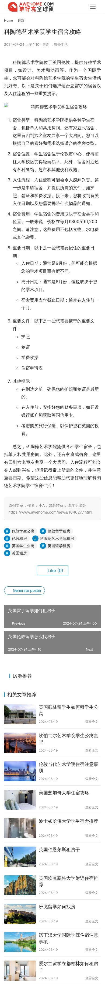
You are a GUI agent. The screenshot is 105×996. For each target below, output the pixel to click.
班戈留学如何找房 (57, 906)
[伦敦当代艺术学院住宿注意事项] (20, 771)
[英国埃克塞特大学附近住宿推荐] (20, 885)
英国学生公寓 (23, 545)
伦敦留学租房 (59, 531)
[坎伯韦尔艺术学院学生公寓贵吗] (20, 743)
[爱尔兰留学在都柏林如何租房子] (20, 971)
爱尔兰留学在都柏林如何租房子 (68, 967)
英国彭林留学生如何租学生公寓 (68, 710)
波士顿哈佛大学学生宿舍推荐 (68, 821)
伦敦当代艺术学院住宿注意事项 (68, 767)
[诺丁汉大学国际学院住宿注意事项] (20, 942)
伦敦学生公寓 (23, 531)
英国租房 (19, 553)
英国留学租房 (59, 545)
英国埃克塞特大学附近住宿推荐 (68, 881)
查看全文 (91, 722)
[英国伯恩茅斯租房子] (20, 857)
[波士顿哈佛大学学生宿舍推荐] (20, 828)
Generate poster (26, 590)
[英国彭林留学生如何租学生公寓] (20, 714)
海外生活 (61, 44)
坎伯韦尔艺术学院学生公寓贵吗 (68, 739)
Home (8, 20)
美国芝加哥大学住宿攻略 (64, 792)
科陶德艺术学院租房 (57, 538)
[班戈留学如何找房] (20, 914)
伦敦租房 (19, 538)
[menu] (93, 7)
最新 (46, 44)
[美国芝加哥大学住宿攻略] (20, 800)
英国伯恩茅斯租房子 (59, 849)
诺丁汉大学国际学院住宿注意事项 (68, 938)
